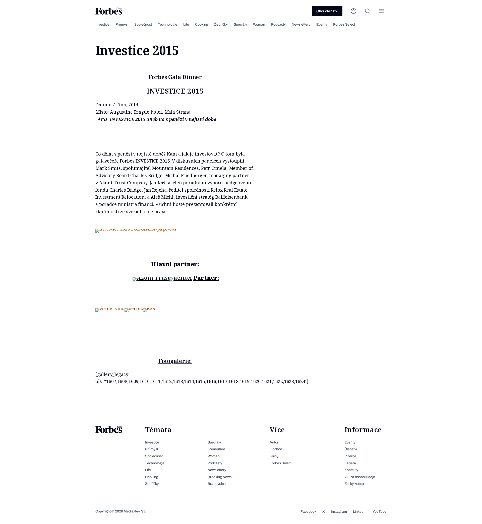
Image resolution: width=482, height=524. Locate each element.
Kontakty (351, 470)
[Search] (368, 11)
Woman (259, 24)
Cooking (201, 24)
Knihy (274, 456)
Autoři (274, 442)
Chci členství (327, 11)
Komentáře (216, 449)
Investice (102, 24)
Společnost (143, 24)
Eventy (321, 24)
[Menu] (382, 11)
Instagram (339, 511)
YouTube (380, 511)
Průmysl (121, 24)
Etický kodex (354, 484)
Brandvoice (217, 484)
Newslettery (301, 24)
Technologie (167, 24)
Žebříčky (221, 24)
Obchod (276, 449)
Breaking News (219, 477)
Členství (350, 449)
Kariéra (350, 463)
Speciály (240, 24)
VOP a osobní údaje (359, 477)
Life (186, 24)
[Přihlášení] (353, 11)
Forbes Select (344, 24)
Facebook (308, 511)
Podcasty (278, 24)
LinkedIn (360, 511)
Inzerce (350, 456)
